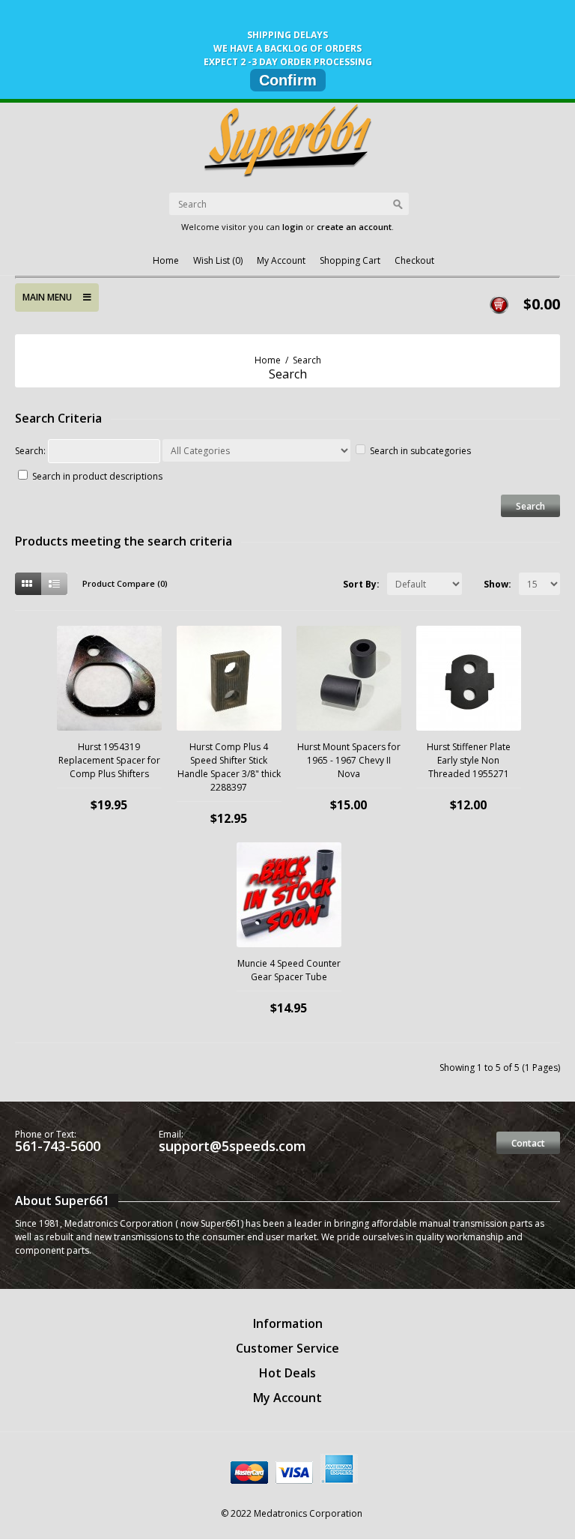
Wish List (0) (218, 260)
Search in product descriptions (97, 476)
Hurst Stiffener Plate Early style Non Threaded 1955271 (469, 760)
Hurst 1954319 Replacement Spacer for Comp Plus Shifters (109, 760)
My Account (281, 260)
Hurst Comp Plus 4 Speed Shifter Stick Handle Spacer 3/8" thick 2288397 (229, 767)
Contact (528, 1143)
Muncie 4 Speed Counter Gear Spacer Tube (289, 970)
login (292, 226)
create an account (354, 226)
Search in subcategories (420, 450)
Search (307, 360)
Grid (28, 584)
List (54, 584)
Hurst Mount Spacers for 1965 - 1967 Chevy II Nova (349, 760)
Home (166, 260)
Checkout (414, 260)
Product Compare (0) (125, 583)
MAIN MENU (52, 297)
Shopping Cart (350, 260)
